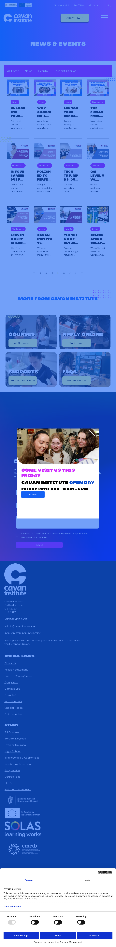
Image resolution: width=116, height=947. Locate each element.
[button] (92, 433)
